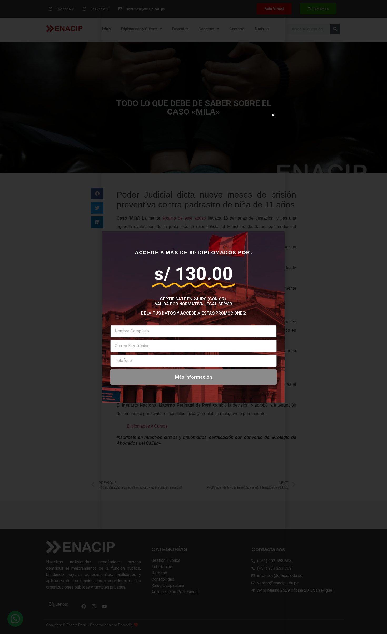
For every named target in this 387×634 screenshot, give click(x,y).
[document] (193, 317)
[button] (273, 115)
